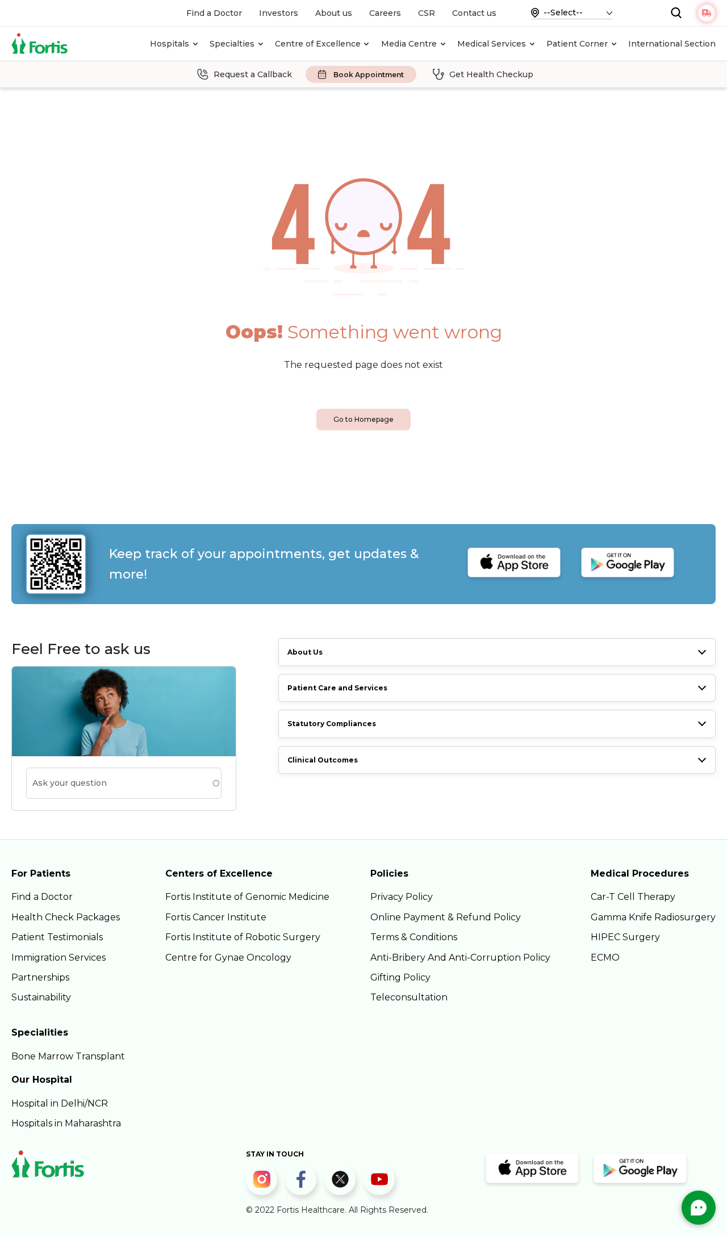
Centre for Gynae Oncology (228, 957)
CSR (426, 13)
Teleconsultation (409, 997)
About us (333, 13)
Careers (385, 13)
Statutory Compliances (331, 723)
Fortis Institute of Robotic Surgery (242, 937)
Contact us (474, 13)
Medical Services (491, 44)
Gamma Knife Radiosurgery (653, 917)
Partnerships (40, 977)
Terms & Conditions (413, 937)
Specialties (232, 44)
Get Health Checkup (491, 74)
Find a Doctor (214, 13)
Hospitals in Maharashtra (66, 1123)
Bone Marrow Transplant (68, 1056)
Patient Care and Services (337, 688)
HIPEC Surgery (625, 937)
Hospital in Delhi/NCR (59, 1103)
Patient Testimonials (57, 937)
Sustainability (41, 997)
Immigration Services (58, 957)
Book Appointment (368, 74)
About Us (305, 652)
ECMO (605, 957)
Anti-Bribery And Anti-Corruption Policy (460, 957)
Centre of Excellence (318, 44)
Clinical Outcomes (322, 760)
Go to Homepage (363, 419)
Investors (278, 13)
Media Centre (409, 44)
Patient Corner (577, 44)
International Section (672, 44)
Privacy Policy (401, 896)
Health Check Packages (65, 917)
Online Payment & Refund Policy (445, 917)
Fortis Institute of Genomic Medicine (247, 896)
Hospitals (169, 44)
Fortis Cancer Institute (215, 917)
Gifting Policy (400, 977)
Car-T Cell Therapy (633, 896)
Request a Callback (253, 74)
